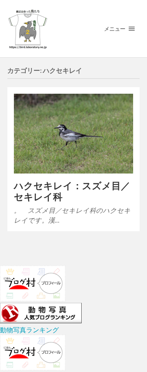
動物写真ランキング (29, 330)
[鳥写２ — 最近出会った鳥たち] (49, 28)
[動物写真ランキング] (41, 320)
